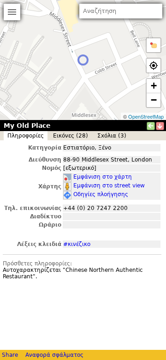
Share (10, 355)
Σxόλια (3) (111, 135)
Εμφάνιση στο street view (109, 185)
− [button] (154, 100)
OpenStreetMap (146, 116)
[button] (153, 45)
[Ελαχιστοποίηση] (160, 126)
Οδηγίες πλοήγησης (100, 194)
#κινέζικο (76, 244)
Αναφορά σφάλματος (54, 355)
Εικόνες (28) (70, 135)
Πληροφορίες (25, 135)
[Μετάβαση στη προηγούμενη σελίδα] (151, 126)
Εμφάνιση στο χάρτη (102, 177)
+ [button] (154, 85)
